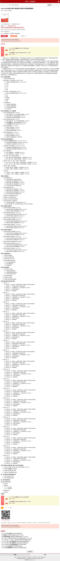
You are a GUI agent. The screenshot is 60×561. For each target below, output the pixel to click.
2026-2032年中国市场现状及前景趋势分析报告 (12, 546)
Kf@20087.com (7, 31)
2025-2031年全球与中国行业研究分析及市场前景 (14, 544)
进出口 (10, 468)
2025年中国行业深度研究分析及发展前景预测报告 (14, 547)
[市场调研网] (59, 1)
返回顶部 (30, 551)
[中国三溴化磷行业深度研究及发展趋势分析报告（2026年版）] (6, 503)
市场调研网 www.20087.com (29, 559)
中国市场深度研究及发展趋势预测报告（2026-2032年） (15, 536)
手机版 (26, 1)
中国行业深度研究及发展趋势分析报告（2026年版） (20, 52)
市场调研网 (32, 1)
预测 (18, 251)
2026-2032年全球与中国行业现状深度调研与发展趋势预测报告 (15, 541)
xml (34, 559)
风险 (21, 73)
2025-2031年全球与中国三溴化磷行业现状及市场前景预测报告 (23, 68)
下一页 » (10, 507)
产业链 (10, 269)
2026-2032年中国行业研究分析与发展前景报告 (19, 48)
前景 (22, 71)
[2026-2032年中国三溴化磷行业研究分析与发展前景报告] (6, 50)
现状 (11, 119)
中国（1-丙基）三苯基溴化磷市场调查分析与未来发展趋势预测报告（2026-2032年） (17, 538)
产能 (12, 114)
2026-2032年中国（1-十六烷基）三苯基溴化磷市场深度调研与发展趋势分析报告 (16, 539)
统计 (12, 78)
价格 (39, 70)
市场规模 (12, 140)
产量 (10, 122)
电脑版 (45, 554)
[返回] (1, 1)
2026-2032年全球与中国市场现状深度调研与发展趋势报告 (15, 542)
